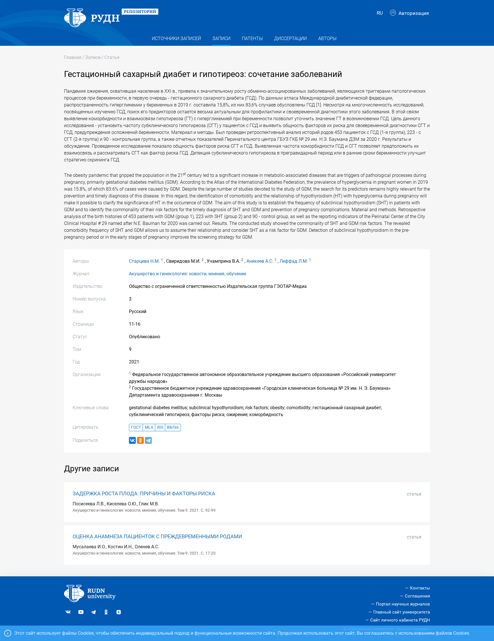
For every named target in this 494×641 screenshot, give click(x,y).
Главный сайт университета (401, 612)
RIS (160, 427)
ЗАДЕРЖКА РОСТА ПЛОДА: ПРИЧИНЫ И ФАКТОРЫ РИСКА (144, 493)
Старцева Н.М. (144, 261)
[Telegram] (148, 440)
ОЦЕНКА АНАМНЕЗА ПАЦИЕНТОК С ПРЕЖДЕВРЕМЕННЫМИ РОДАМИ (157, 536)
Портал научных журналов (403, 604)
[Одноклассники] (140, 440)
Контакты (420, 588)
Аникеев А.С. (259, 261)
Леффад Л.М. (294, 261)
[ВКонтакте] (132, 440)
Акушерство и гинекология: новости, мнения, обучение (187, 273)
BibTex (173, 427)
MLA (149, 427)
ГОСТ (136, 427)
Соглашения (417, 596)
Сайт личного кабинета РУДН (400, 620)
